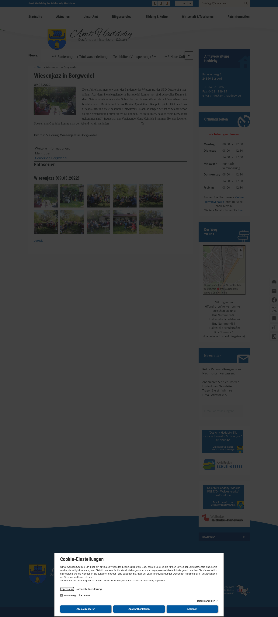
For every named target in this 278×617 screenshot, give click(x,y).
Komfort (85, 595)
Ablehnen (192, 609)
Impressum (67, 588)
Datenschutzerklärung (88, 588)
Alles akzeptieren (85, 609)
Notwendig (70, 595)
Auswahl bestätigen (139, 609)
